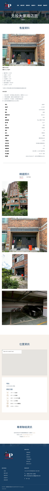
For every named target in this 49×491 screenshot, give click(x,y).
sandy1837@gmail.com (27, 434)
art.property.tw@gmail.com (33, 475)
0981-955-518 (26, 436)
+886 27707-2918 (31, 473)
